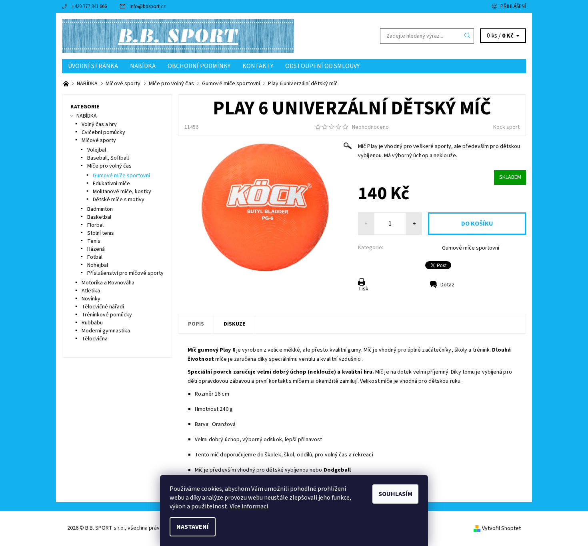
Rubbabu (92, 323)
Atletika (91, 291)
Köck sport (506, 127)
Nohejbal (97, 265)
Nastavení (192, 526)
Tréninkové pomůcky (107, 315)
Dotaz (447, 285)
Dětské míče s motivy (118, 200)
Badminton (100, 209)
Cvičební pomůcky (103, 132)
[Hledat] (467, 36)
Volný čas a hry (99, 124)
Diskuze (234, 324)
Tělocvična (95, 339)
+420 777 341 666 (89, 6)
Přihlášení (513, 6)
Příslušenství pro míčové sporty (125, 273)
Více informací (249, 506)
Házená (96, 249)
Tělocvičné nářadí (103, 307)
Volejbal (96, 150)
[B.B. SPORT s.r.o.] (178, 35)
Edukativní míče (111, 184)
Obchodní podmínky (199, 66)
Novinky (91, 299)
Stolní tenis (100, 233)
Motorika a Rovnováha (108, 283)
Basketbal (99, 217)
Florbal (95, 225)
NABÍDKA (143, 66)
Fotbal (94, 257)
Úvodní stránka (93, 66)
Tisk (363, 289)
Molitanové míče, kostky (122, 192)
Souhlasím (395, 494)
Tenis (93, 241)
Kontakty (257, 66)
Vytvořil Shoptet (501, 528)
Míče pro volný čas (109, 166)
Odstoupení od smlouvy (322, 66)
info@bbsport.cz (148, 6)
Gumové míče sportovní (470, 248)
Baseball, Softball (108, 158)
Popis (196, 324)
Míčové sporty (99, 140)
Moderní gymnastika (106, 331)
